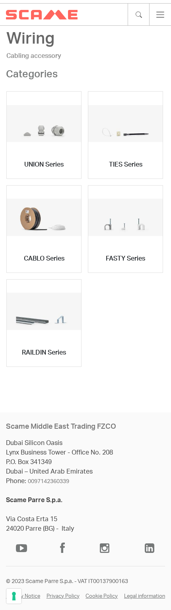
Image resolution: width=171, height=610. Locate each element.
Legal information (144, 596)
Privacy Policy (63, 596)
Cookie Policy (102, 596)
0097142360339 (48, 481)
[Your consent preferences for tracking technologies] (13, 596)
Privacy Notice (23, 596)
